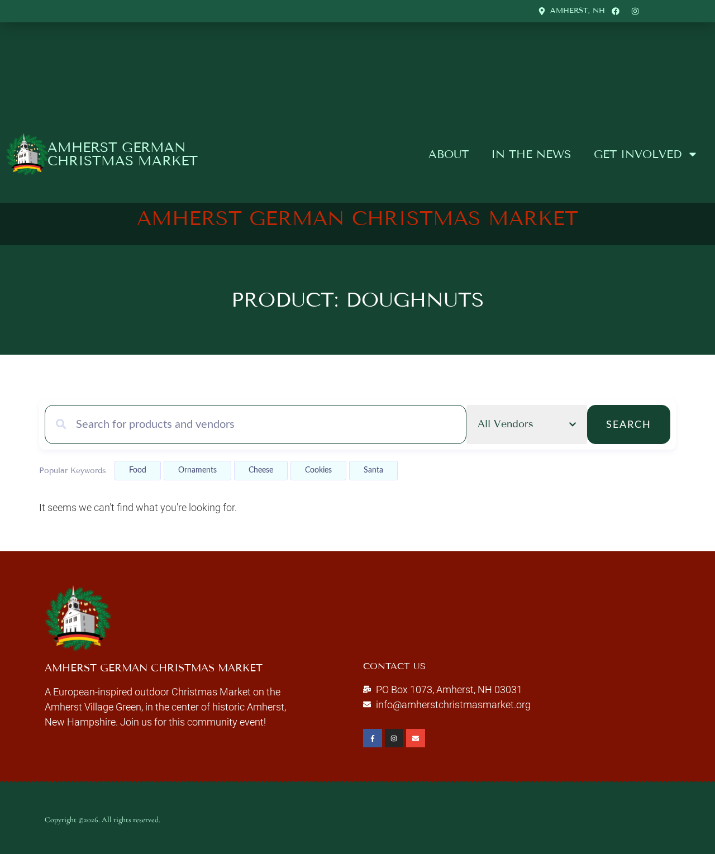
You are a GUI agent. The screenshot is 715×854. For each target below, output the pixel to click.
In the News (531, 154)
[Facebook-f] (372, 738)
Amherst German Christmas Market (122, 154)
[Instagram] (394, 738)
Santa (373, 470)
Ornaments (197, 470)
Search (628, 425)
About (448, 154)
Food (137, 470)
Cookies (318, 470)
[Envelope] (415, 738)
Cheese (261, 470)
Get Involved (637, 154)
